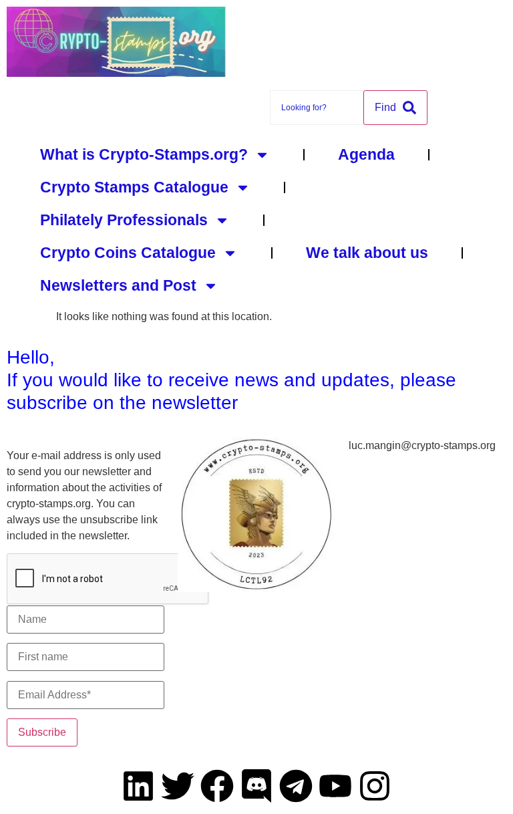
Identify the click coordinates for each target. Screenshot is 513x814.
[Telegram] (296, 786)
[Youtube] (335, 786)
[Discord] (256, 786)
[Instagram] (374, 786)
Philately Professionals (124, 220)
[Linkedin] (138, 786)
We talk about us (367, 252)
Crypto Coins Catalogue (128, 252)
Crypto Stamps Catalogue (134, 187)
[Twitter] (177, 786)
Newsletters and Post (118, 285)
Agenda (366, 154)
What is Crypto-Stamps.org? (144, 154)
